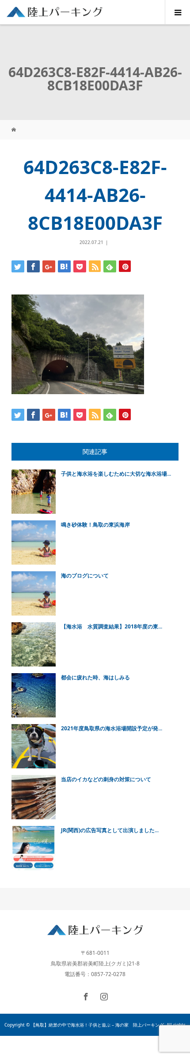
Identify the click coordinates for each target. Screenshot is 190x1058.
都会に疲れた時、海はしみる (95, 677)
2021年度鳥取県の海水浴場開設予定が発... (111, 728)
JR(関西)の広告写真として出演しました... (110, 830)
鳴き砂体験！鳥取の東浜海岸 (95, 524)
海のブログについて (85, 575)
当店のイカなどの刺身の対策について (106, 779)
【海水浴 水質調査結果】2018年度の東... (111, 626)
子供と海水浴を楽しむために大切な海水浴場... (116, 473)
